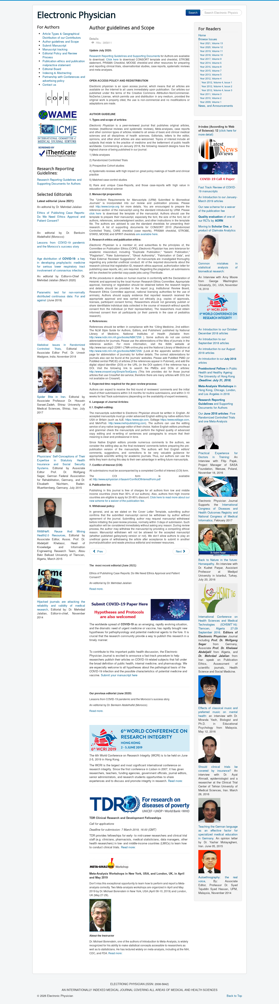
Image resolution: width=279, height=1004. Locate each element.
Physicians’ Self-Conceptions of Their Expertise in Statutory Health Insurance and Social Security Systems (61, 462)
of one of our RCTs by (216, 218)
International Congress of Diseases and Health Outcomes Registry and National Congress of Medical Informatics (218, 512)
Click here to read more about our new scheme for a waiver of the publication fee (139, 498)
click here (95, 213)
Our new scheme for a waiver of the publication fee (216, 209)
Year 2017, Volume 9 (210, 58)
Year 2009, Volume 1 (210, 102)
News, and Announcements (215, 106)
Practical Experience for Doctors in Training (218, 455)
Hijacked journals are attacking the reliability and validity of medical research (61, 605)
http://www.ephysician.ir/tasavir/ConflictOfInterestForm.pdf (126, 479)
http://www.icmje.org (107, 206)
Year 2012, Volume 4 (210, 78)
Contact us (49, 84)
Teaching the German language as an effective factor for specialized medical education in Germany (218, 832)
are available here (147, 234)
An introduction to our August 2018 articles (216, 351)
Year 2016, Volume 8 (210, 66)
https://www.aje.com (137, 419)
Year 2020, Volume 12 (211, 47)
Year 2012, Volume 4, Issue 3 (216, 90)
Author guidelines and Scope (61, 41)
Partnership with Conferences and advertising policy (64, 79)
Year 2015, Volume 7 (210, 70)
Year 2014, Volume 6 (210, 62)
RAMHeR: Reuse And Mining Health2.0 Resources (61, 533)
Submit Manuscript (54, 45)
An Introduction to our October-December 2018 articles (218, 331)
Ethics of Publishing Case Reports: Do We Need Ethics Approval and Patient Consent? (61, 217)
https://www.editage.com (174, 419)
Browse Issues (207, 39)
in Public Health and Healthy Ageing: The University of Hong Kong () (217, 374)
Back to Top (234, 996)
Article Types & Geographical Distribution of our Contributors (62, 36)
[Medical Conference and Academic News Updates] (218, 149)
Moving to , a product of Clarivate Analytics (217, 228)
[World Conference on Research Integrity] (218, 306)
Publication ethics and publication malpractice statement (64, 63)
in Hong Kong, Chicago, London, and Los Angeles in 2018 (217, 390)
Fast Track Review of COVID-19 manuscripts (217, 189)
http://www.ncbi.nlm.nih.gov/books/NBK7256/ (115, 351)
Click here (112, 59)
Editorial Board (52, 69)
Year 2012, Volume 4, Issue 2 (216, 86)
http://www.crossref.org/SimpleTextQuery (113, 371)
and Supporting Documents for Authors (215, 404)
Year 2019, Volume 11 (211, 51)
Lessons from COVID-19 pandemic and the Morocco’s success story (61, 244)
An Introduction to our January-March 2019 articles (217, 199)
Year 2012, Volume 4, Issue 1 (216, 82)
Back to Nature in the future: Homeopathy (218, 562)
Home (202, 35)
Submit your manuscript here (119, 675)
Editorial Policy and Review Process (60, 55)
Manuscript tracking (55, 49)
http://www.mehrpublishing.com (127, 423)
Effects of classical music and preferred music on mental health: (218, 712)
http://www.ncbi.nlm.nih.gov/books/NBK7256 (115, 337)
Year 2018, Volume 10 (211, 55)
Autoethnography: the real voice (218, 879)
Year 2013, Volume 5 (210, 74)
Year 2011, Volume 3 (210, 94)
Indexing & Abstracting (57, 73)
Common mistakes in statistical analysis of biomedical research (218, 267)
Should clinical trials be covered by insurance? (218, 769)
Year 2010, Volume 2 (210, 98)
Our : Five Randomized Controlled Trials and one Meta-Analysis (216, 417)
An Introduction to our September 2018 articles (213, 341)
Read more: (175, 781)
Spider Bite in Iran (51, 397)
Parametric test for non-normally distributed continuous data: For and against (61, 296)
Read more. (96, 589)
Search (193, 12)
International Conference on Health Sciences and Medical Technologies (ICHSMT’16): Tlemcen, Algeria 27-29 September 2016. (218, 624)
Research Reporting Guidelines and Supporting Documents (124, 56)
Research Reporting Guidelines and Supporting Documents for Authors (59, 181)
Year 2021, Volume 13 (211, 43)
